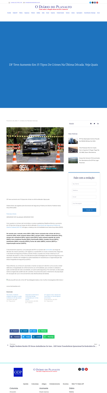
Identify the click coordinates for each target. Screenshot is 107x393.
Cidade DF (15, 12)
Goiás (43, 12)
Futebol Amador (60, 12)
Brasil (47, 12)
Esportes (53, 12)
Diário (71, 388)
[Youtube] (97, 2)
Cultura (73, 12)
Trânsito (33, 12)
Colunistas (35, 384)
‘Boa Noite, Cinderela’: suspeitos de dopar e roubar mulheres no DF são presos (14, 296)
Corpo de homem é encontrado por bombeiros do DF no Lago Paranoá (89, 160)
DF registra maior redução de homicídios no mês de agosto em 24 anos (52, 296)
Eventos (66, 384)
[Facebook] (95, 2)
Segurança (26, 12)
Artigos (44, 384)
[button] (15, 337)
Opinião (25, 384)
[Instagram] (92, 2)
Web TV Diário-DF (78, 384)
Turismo (67, 12)
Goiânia (38, 12)
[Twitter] (90, 2)
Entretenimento (55, 384)
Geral (98, 12)
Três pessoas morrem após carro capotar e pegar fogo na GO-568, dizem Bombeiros (89, 150)
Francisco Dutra (11, 214)
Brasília (9, 12)
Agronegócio (79, 12)
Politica (21, 12)
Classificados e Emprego (89, 12)
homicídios (49, 249)
